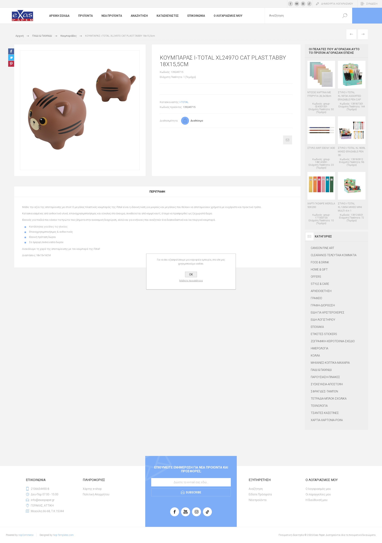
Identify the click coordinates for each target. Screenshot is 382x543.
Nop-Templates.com (63, 535)
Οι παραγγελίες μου (318, 494)
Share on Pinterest (11, 64)
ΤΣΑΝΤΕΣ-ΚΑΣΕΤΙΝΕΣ (325, 413)
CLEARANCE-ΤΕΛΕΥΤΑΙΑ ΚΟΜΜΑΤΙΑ (334, 255)
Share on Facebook (11, 51)
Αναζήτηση (256, 488)
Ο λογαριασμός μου (318, 488)
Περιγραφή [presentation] (157, 191)
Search (344, 16)
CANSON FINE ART (322, 248)
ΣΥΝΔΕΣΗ (371, 3)
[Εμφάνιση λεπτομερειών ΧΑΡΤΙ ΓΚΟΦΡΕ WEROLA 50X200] (321, 198)
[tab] (157, 191)
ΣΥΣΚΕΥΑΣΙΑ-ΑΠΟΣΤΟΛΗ (327, 384)
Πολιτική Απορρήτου (96, 494)
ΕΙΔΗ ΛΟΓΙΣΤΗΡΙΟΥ (323, 319)
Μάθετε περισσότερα (191, 280)
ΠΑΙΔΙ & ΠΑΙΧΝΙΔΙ (321, 369)
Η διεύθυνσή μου (316, 500)
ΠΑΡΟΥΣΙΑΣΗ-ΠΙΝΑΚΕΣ (325, 377)
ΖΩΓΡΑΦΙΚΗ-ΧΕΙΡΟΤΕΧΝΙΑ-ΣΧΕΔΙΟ (333, 341)
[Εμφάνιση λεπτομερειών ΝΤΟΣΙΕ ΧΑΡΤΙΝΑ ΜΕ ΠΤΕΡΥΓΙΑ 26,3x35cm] (321, 87)
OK (191, 274)
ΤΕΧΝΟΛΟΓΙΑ (319, 405)
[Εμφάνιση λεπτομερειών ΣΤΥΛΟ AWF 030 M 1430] (321, 142)
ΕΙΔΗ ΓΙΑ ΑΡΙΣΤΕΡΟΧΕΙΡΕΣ (327, 312)
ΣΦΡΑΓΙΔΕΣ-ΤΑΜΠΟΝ (324, 391)
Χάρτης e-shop (92, 488)
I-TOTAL (184, 102)
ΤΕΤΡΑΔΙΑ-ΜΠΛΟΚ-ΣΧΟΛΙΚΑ (329, 398)
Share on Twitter (11, 58)
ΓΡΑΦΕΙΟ (316, 298)
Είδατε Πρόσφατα (260, 494)
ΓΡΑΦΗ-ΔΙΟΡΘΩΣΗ (323, 305)
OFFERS (316, 276)
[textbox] (301, 16)
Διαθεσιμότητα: (169, 120)
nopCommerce (25, 535)
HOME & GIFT (319, 269)
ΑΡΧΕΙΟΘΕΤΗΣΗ (321, 291)
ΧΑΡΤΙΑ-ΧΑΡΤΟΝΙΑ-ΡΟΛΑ (327, 420)
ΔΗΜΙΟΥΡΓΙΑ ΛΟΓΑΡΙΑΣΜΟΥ (337, 3)
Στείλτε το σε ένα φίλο (287, 139)
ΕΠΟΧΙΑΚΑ (317, 326)
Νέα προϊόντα (257, 500)
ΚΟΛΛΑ (315, 355)
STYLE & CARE (320, 283)
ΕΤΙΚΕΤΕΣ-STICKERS (324, 334)
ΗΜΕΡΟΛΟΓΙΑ (319, 348)
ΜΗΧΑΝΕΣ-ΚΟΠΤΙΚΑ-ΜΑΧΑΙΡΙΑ (330, 362)
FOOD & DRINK (320, 262)
